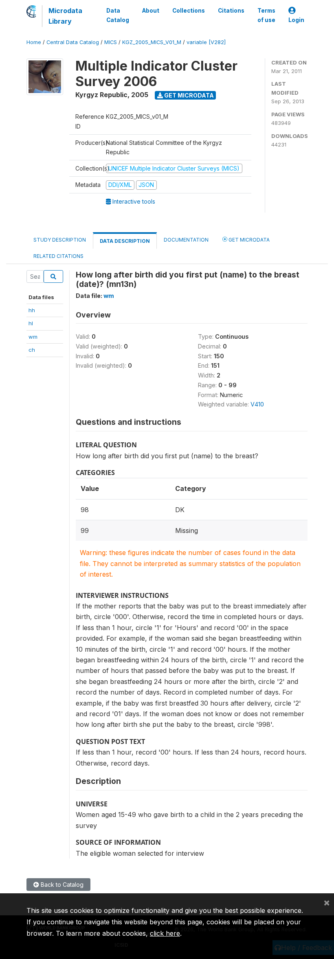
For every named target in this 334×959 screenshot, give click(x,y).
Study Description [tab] (59, 240)
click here (165, 933)
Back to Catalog (61, 884)
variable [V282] (206, 42)
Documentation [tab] (186, 240)
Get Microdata (188, 95)
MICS (110, 42)
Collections (188, 10)
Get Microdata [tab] (248, 240)
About (150, 10)
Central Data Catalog (72, 42)
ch (32, 349)
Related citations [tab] (58, 256)
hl (31, 323)
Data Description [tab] (125, 241)
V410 (257, 404)
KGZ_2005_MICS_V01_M (151, 42)
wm (33, 336)
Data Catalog (117, 15)
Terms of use (266, 15)
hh (32, 310)
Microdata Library (65, 16)
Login (296, 20)
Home (33, 42)
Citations (231, 10)
